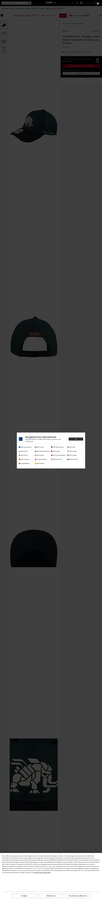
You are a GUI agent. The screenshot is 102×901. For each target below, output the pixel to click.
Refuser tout (51, 896)
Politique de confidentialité (42, 872)
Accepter (24, 896)
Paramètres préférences (78, 896)
